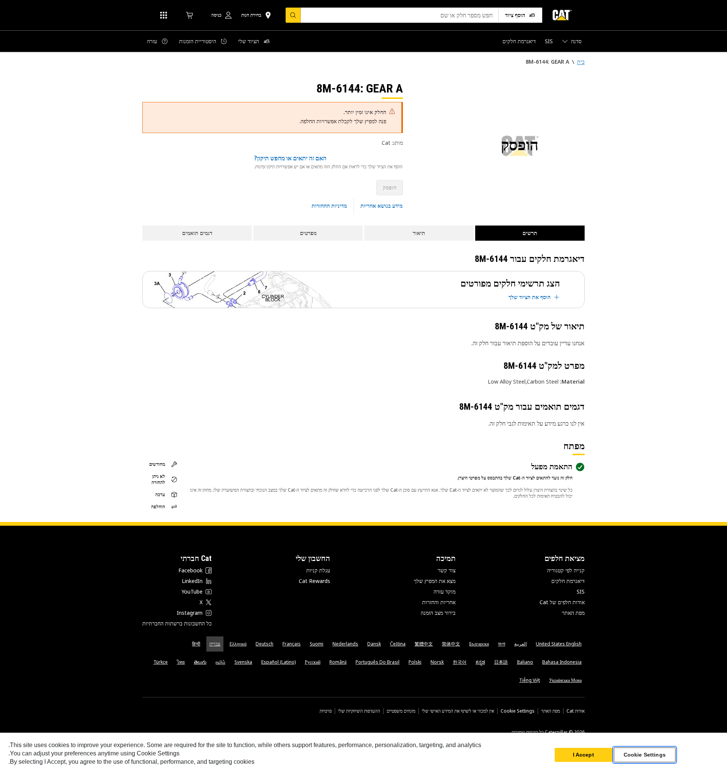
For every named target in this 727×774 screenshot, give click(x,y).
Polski (415, 662)
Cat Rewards (314, 580)
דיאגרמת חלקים (568, 580)
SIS (581, 591)
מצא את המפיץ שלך (435, 580)
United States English (559, 644)
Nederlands (345, 644)
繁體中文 (424, 644)
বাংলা (501, 644)
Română (337, 662)
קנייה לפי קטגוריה (566, 570)
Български (479, 644)
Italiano (525, 662)
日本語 (501, 662)
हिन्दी (196, 644)
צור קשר (447, 570)
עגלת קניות (318, 570)
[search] (293, 15)
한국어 (459, 662)
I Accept (583, 755)
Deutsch (264, 644)
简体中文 (451, 644)
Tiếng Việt (529, 680)
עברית (214, 644)
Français (291, 644)
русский (312, 662)
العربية (520, 644)
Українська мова (565, 680)
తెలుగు (200, 662)
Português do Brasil (377, 662)
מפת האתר (573, 612)
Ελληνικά (237, 644)
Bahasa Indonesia (562, 662)
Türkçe (160, 662)
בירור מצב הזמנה (438, 612)
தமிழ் (220, 662)
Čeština (398, 644)
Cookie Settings (518, 711)
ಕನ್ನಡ (480, 662)
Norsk (437, 662)
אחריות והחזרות (439, 602)
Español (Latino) (278, 662)
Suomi (316, 644)
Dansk (374, 644)
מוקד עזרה (445, 591)
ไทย (181, 662)
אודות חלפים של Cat (562, 602)
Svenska (243, 662)
